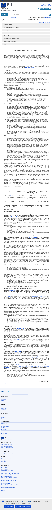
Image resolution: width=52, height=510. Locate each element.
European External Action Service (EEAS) (9, 477)
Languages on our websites (6, 458)
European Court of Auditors (6, 476)
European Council (4, 469)
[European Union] (4, 438)
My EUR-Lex (43, 5)
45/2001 (17, 365)
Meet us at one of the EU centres (7, 449)
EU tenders (3, 424)
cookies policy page (26, 501)
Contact (2, 400)
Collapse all (47, 22)
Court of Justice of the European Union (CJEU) (10, 473)
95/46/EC (11, 54)
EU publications (4, 429)
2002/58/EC (12, 290)
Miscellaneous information (10, 41)
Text (5, 44)
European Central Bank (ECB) (6, 474)
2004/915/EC (20, 328)
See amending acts (29, 67)
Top (5, 383)
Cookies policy (4, 408)
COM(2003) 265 (33, 237)
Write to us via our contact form (7, 447)
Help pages (3, 399)
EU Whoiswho (4, 427)
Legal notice (3, 406)
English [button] (49, 5)
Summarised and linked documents (11, 38)
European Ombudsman (5, 483)
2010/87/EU (18, 351)
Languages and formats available (11, 27)
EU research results (5, 426)
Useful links (3, 418)
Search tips (13, 17)
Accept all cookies (9, 506)
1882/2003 (10, 203)
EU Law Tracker (4, 433)
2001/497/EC (19, 339)
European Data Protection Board (7, 486)
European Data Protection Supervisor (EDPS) (9, 484)
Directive (9, 296)
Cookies (2, 462)
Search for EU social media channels (8, 453)
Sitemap (3, 402)
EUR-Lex (5, 8)
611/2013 (16, 303)
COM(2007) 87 (13, 216)
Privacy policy (4, 460)
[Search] (50, 15)
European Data (4, 423)
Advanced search (47, 17)
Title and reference (8, 24)
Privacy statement (4, 411)
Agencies (3, 490)
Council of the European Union (7, 470)
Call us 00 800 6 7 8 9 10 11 (6, 444)
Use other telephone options (6, 446)
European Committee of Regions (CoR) (8, 480)
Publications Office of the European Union (20, 394)
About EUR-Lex (4, 415)
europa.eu (10, 439)
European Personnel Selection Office (8, 487)
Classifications (7, 35)
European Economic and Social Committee (9, 479)
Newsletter (3, 417)
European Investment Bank (6, 481)
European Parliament (5, 467)
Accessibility (3, 409)
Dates (5, 32)
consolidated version (20, 206)
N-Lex (2, 431)
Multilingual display (8, 30)
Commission (34, 357)
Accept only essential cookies (23, 506)
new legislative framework (38, 296)
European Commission (5, 472)
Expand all (42, 22)
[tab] (26, 24)
